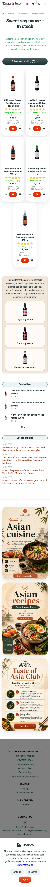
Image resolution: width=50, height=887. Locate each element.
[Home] (11, 4)
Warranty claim (25, 768)
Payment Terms (25, 760)
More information (25, 865)
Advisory (25, 784)
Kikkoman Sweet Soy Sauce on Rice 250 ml (13, 103)
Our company (25, 800)
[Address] (25, 822)
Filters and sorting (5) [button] (23, 61)
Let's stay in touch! (25, 792)
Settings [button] (17, 872)
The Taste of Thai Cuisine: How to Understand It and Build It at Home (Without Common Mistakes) (24, 460)
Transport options (25, 764)
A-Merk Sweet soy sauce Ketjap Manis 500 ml (37, 103)
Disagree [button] (32, 872)
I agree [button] (25, 879)
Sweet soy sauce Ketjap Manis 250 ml (37, 171)
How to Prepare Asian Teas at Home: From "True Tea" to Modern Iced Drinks (23, 471)
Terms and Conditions (25, 755)
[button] (5, 128)
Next (23, 427)
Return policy (25, 772)
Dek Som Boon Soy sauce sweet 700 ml (13, 171)
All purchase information (25, 751)
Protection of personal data (25, 776)
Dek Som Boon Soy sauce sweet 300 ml (25, 237)
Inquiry (25, 788)
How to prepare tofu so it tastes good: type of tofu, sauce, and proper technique (24, 482)
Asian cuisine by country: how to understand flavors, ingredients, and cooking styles (23, 448)
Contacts (25, 804)
